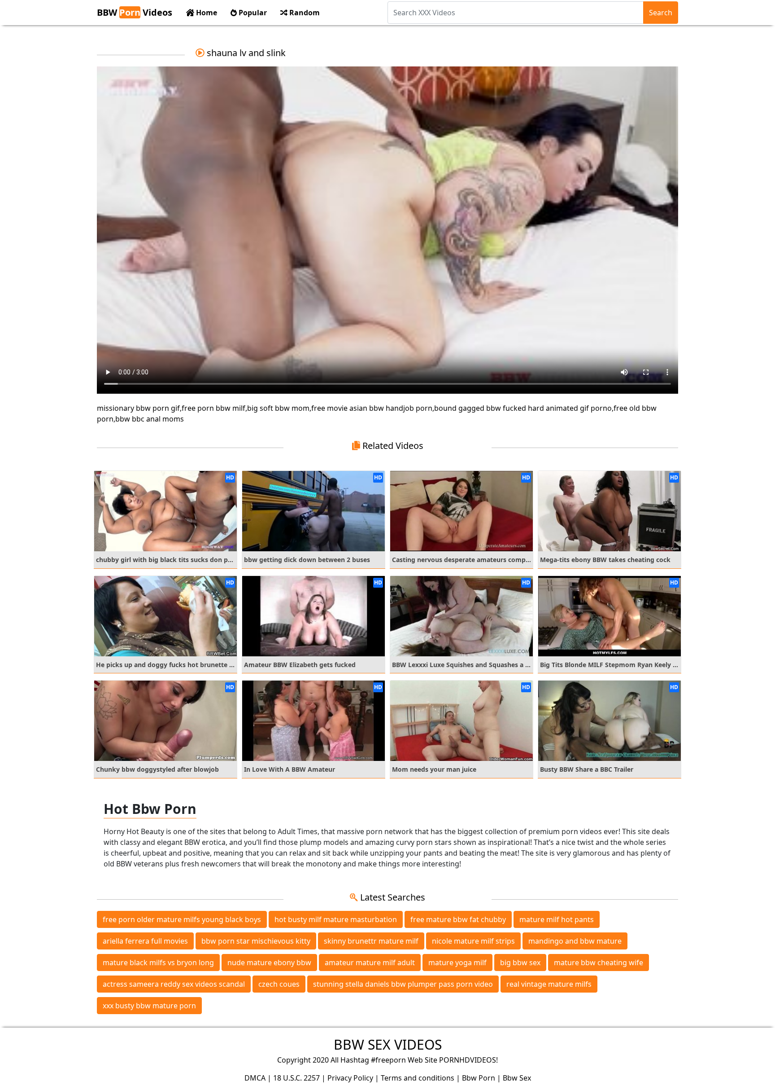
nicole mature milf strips (473, 941)
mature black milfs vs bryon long (158, 962)
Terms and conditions (417, 1078)
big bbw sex (520, 962)
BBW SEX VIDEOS (388, 1044)
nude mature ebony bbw (269, 962)
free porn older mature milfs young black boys (182, 919)
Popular (252, 13)
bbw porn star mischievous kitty (255, 941)
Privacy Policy (350, 1078)
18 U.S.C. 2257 (296, 1078)
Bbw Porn (478, 1078)
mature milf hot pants (556, 919)
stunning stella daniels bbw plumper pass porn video (403, 984)
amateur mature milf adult (370, 962)
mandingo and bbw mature (575, 941)
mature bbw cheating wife (598, 962)
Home (205, 13)
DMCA (255, 1078)
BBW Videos (134, 12)
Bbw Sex (517, 1078)
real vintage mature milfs (549, 984)
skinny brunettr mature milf (371, 941)
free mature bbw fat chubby (458, 919)
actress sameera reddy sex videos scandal (174, 984)
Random (303, 13)
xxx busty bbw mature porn (149, 1006)
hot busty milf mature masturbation (335, 919)
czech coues (279, 984)
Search (660, 13)
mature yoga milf (457, 962)
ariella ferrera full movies (145, 941)
